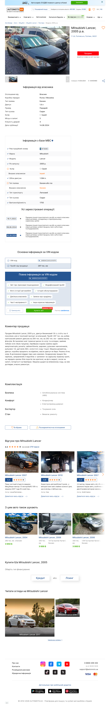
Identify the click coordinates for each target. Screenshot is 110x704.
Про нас (15, 663)
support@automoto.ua (89, 669)
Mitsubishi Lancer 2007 (16, 475)
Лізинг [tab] (69, 578)
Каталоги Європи (56, 17)
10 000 (84, 9)
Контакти (16, 666)
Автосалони (41, 17)
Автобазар (8, 23)
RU (101, 9)
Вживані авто (13, 17)
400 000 (72, 9)
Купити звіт (43, 310)
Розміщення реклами (21, 670)
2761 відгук (34, 447)
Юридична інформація (21, 673)
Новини (89, 17)
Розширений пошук (41, 9)
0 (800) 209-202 (91, 663)
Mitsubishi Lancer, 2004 (16, 537)
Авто (15, 23)
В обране (17, 427)
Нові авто (27, 17)
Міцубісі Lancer (31, 23)
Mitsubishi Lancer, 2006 (50, 537)
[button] (100, 474)
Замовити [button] (79, 2)
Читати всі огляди (54, 640)
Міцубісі (21, 23)
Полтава (41, 23)
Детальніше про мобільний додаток (55, 685)
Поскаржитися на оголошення (51, 427)
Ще (99, 17)
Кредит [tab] (40, 578)
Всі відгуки (76, 17)
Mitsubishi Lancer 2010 (52, 475)
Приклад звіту (15, 310)
